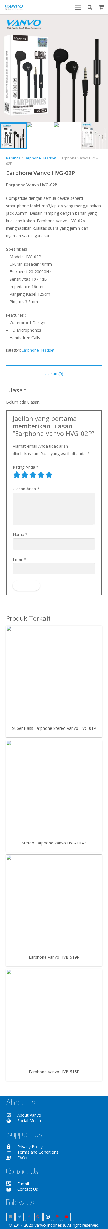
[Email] (10, 1217)
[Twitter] (19, 1217)
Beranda (13, 158)
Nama (20, 534)
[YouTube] (66, 1217)
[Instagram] (47, 1217)
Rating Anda (26, 467)
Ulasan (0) (54, 373)
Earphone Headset (40, 158)
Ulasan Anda (26, 488)
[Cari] (89, 7)
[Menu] (78, 7)
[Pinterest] (57, 1217)
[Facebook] (29, 1217)
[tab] (54, 373)
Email (19, 559)
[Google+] (38, 1217)
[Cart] (101, 7)
